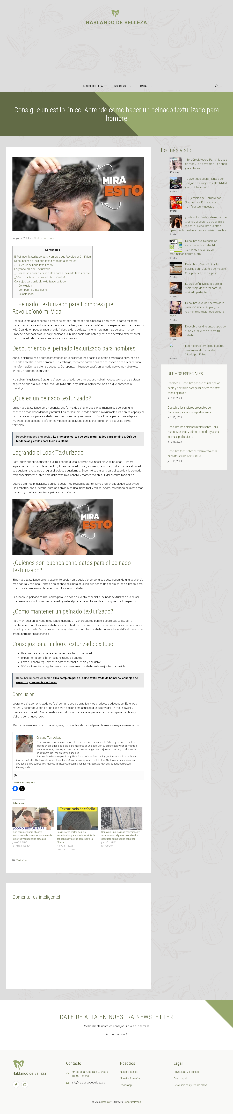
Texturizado (22, 860)
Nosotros (120, 86)
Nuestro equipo (129, 1071)
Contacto (145, 86)
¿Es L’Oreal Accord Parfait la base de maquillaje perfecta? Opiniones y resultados (206, 164)
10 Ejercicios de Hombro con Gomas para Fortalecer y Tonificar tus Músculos (203, 202)
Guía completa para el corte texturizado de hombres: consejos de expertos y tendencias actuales (32, 835)
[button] (216, 86)
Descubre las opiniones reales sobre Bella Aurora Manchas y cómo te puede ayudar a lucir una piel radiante (193, 432)
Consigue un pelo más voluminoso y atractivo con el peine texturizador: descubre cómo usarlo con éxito (120, 835)
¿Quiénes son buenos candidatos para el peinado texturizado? (52, 273)
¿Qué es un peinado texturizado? (34, 265)
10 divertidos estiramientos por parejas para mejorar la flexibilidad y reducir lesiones (206, 183)
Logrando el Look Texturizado (32, 269)
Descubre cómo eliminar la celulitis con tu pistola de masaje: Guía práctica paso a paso (206, 269)
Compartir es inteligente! (32, 289)
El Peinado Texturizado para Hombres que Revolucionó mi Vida (52, 256)
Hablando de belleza (116, 22)
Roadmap (126, 1085)
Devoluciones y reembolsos (190, 1085)
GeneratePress (132, 1101)
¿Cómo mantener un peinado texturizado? (39, 277)
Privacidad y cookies (186, 1071)
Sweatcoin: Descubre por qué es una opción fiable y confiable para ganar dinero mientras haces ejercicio (194, 388)
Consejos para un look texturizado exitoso (40, 281)
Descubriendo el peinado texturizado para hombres (45, 261)
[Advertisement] (116, 54)
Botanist (106, 1101)
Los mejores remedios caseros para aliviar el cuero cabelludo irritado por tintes (204, 350)
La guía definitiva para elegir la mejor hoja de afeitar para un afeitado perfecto (203, 288)
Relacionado (26, 294)
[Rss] (15, 775)
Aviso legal (180, 1078)
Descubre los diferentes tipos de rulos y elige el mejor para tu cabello (205, 331)
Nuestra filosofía (130, 1078)
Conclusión (25, 285)
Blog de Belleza (92, 86)
